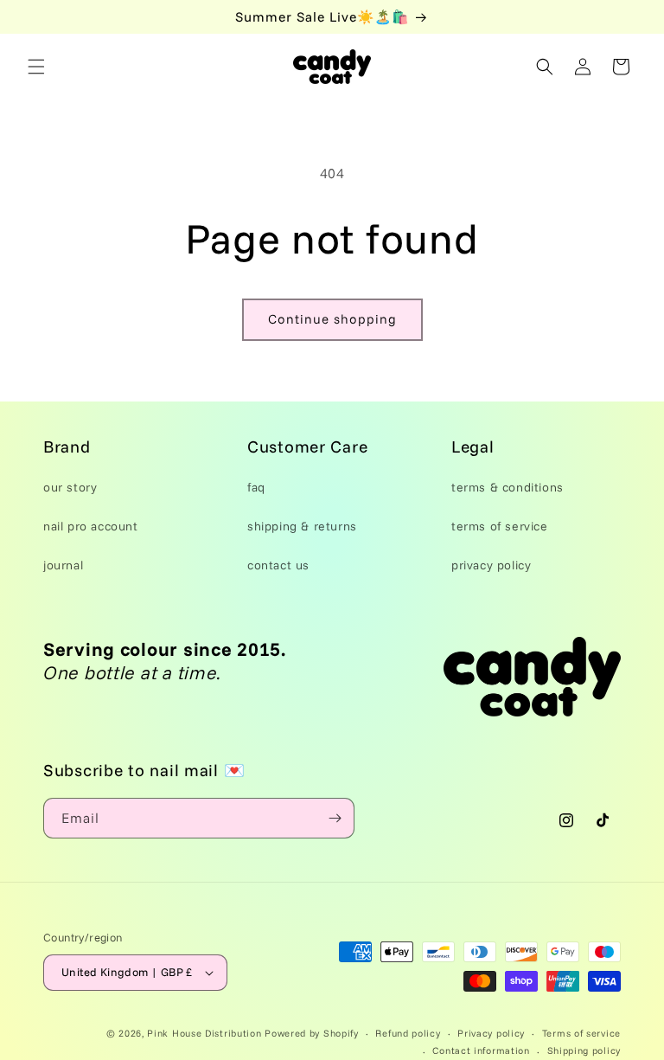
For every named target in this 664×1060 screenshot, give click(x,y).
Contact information (480, 1050)
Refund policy (407, 1033)
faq (256, 487)
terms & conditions (507, 487)
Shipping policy (584, 1050)
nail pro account (90, 526)
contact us (278, 565)
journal (63, 565)
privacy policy (491, 565)
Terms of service (581, 1033)
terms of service (499, 526)
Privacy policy (491, 1033)
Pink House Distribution (206, 1033)
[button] (36, 67)
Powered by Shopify (312, 1033)
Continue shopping (332, 319)
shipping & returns (302, 526)
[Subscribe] (335, 818)
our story (70, 487)
